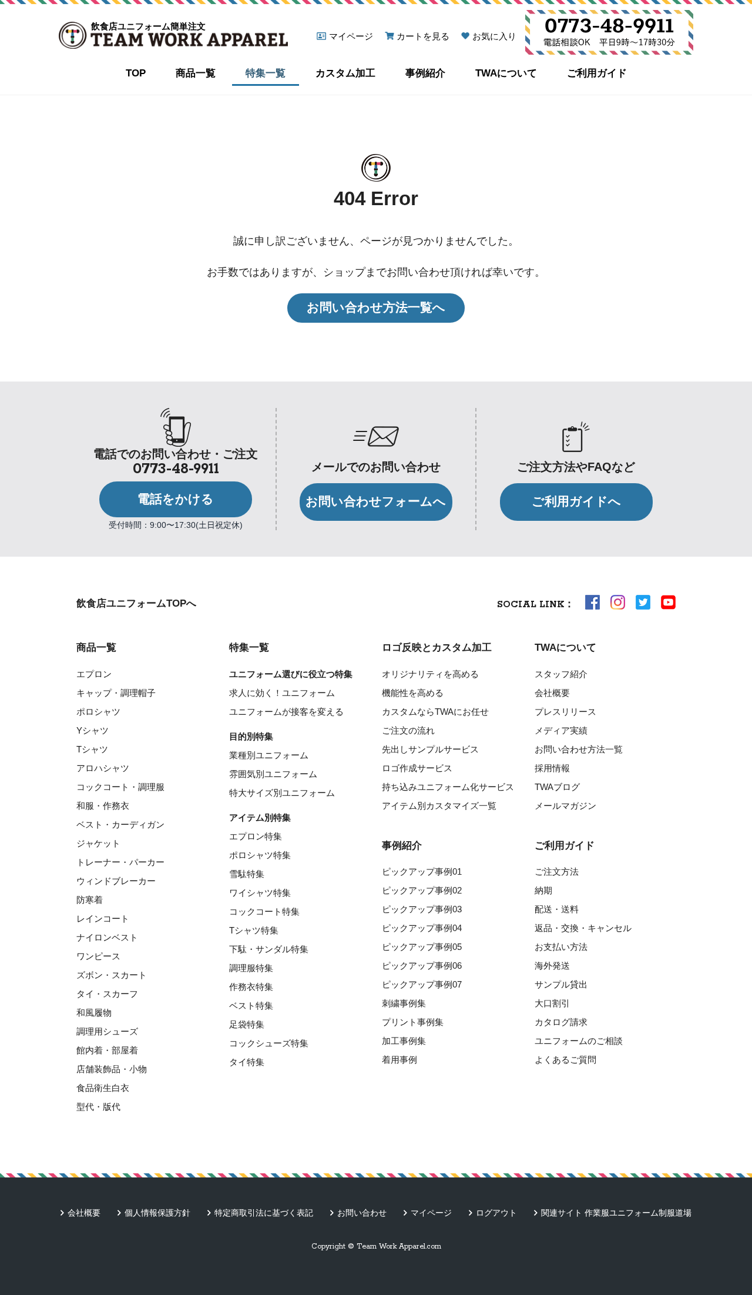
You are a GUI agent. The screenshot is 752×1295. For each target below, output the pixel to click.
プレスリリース (565, 712)
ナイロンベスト (107, 937)
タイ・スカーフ (107, 994)
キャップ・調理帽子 (116, 693)
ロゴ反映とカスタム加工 (437, 647)
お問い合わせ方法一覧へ (376, 307)
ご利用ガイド (597, 73)
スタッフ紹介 (561, 674)
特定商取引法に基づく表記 (263, 1212)
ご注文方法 (557, 871)
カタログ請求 (561, 1022)
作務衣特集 (251, 987)
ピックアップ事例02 (422, 890)
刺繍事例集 (404, 1003)
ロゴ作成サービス (417, 768)
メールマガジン (565, 806)
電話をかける (175, 499)
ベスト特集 (251, 1005)
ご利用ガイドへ (576, 501)
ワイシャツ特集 (260, 893)
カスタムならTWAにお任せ (435, 712)
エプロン (94, 674)
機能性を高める (413, 693)
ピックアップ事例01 (422, 871)
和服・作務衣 (102, 806)
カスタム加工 (345, 73)
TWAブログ (557, 787)
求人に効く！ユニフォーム (282, 693)
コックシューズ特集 (268, 1043)
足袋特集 (246, 1024)
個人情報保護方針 (157, 1212)
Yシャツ (92, 730)
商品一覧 (196, 73)
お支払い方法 (561, 947)
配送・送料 (557, 909)
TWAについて (506, 73)
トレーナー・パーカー (120, 862)
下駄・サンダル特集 (268, 949)
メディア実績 (561, 730)
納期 (543, 890)
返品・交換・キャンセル (583, 928)
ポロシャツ (98, 712)
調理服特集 (251, 968)
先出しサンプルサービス (430, 749)
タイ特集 (246, 1062)
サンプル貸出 (561, 984)
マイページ (351, 36)
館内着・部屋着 (107, 1050)
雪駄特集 (246, 874)
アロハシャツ (102, 768)
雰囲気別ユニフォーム (273, 774)
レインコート (102, 918)
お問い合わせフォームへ (376, 501)
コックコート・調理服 (120, 787)
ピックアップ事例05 (422, 947)
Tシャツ (92, 749)
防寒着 (89, 900)
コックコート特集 (264, 911)
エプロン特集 (255, 836)
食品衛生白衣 (102, 1088)
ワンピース (98, 956)
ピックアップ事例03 (422, 909)
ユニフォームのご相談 (579, 1041)
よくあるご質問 (565, 1060)
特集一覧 (266, 73)
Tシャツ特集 (253, 930)
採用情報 (552, 768)
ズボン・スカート (111, 975)
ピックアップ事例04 (422, 928)
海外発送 (552, 966)
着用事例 (399, 1060)
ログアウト (496, 1212)
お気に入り (494, 36)
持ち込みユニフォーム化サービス (448, 787)
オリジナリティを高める (430, 674)
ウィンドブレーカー (116, 881)
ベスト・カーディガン (120, 824)
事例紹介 (425, 73)
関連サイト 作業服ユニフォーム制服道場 (616, 1212)
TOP (136, 73)
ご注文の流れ (408, 730)
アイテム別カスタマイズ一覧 (439, 806)
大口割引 (552, 1003)
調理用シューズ (107, 1031)
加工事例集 (404, 1041)
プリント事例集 (413, 1022)
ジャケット (98, 843)
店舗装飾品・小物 (111, 1069)
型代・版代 (98, 1107)
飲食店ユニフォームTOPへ (136, 603)
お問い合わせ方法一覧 (579, 749)
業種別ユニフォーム (268, 755)
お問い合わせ (362, 1212)
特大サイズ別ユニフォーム (282, 793)
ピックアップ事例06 (422, 966)
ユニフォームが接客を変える (286, 712)
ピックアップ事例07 (422, 984)
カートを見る (423, 36)
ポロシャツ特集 (260, 855)
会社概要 (552, 693)
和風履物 (94, 1013)
